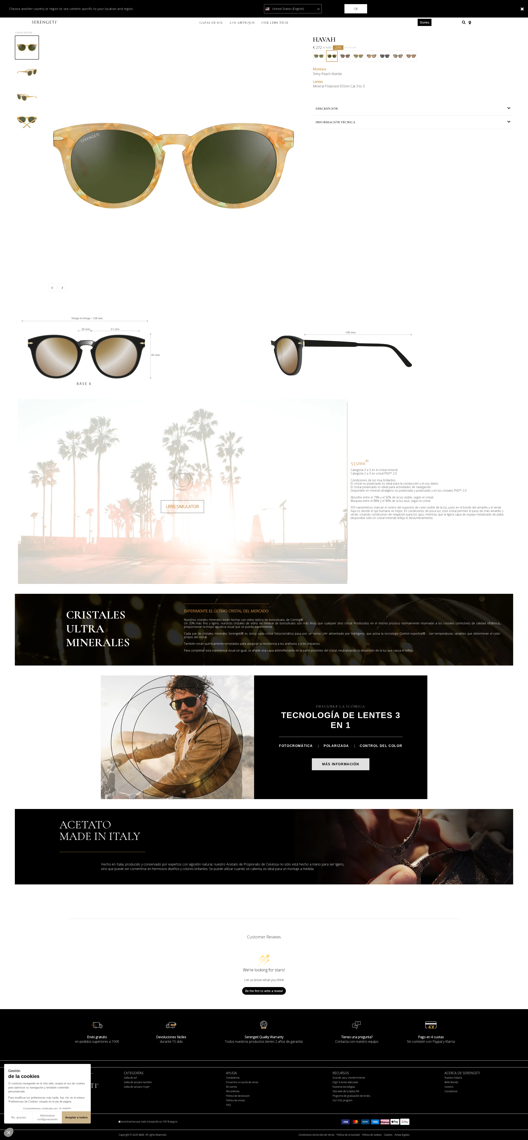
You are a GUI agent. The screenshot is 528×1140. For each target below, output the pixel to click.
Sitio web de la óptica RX (345, 1091)
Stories (424, 22)
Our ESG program (342, 1100)
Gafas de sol (130, 1077)
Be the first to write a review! (264, 991)
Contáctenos (232, 1077)
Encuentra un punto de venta (242, 1082)
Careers (448, 1086)
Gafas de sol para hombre (138, 1082)
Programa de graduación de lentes (351, 1096)
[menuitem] (211, 23)
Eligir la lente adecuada (345, 1082)
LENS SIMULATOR (182, 506)
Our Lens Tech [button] (274, 23)
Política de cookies (372, 1134)
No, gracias (18, 1117)
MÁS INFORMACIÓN (340, 764)
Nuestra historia (453, 1077)
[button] (9, 1132)
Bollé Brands (451, 1082)
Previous (52, 288)
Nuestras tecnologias (343, 1086)
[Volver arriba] (518, 1129)
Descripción (327, 109)
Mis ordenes (232, 1091)
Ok (356, 9)
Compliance (450, 1091)
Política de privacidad (348, 1134)
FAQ (228, 1105)
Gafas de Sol (23, 32)
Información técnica (335, 122)
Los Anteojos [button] (242, 23)
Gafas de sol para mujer (137, 1086)
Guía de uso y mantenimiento (348, 1077)
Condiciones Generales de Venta (316, 1134)
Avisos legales (402, 1134)
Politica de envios (235, 1100)
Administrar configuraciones (47, 1117)
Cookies (388, 1134)
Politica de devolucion (238, 1096)
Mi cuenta (231, 1086)
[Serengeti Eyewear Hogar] (45, 22)
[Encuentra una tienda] (470, 22)
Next (62, 288)
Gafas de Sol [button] (211, 23)
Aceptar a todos (76, 1117)
